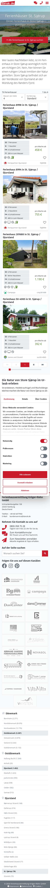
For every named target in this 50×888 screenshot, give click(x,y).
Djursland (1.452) (11, 768)
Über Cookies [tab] (41, 399)
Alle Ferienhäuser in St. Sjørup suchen (25, 40)
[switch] (43, 448)
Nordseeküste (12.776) (13, 728)
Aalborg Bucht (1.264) (12, 758)
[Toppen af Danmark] (13, 689)
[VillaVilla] (36, 689)
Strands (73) (9, 876)
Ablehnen (25, 490)
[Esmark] (13, 628)
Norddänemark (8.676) (13, 723)
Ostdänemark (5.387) (12, 733)
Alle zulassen (25, 475)
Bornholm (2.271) (11, 718)
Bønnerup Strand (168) (13, 803)
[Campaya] (36, 592)
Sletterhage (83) (10, 866)
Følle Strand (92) (10, 813)
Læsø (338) (8, 783)
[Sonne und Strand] (36, 665)
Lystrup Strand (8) (11, 837)
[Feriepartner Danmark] (13, 579)
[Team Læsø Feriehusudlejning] (36, 677)
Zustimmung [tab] (9, 399)
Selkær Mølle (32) (11, 857)
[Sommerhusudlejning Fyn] (13, 677)
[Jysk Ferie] (13, 640)
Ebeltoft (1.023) (10, 773)
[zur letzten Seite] (42, 364)
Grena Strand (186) (11, 827)
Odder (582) (8, 787)
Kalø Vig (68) (9, 832)
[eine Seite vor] (33, 364)
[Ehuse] (36, 616)
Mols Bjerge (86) (10, 847)
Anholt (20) (8, 763)
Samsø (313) (9, 792)
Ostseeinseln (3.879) (12, 738)
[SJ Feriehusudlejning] (13, 665)
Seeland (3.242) (10, 743)
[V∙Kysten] (25, 701)
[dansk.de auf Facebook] (4, 565)
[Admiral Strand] (36, 579)
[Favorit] (44, 157)
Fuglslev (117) (9, 818)
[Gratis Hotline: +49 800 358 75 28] (41, 3)
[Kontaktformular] (35, 3)
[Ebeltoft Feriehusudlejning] (13, 616)
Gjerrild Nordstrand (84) (13, 823)
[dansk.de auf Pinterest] (17, 565)
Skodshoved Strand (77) (13, 861)
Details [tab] (25, 399)
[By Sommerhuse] (13, 592)
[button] (47, 3)
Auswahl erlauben (25, 483)
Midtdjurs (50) (9, 842)
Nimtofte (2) (8, 852)
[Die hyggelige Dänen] (36, 628)
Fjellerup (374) (9, 808)
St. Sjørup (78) (10, 871)
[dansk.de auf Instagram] (10, 565)
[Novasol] (36, 652)
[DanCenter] (13, 604)
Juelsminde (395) (10, 778)
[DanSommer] (36, 604)
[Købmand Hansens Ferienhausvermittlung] (13, 652)
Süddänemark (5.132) (12, 747)
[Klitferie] (36, 640)
